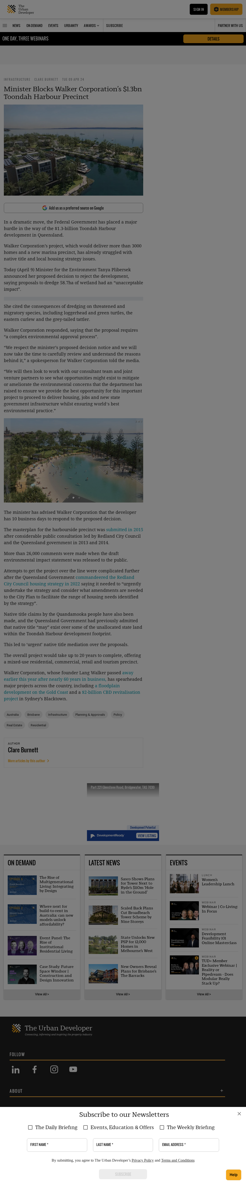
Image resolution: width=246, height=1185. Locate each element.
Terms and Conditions (178, 1160)
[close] (239, 1114)
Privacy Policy (143, 1160)
